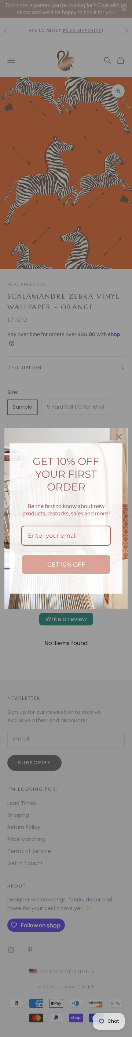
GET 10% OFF (66, 564)
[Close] (119, 437)
